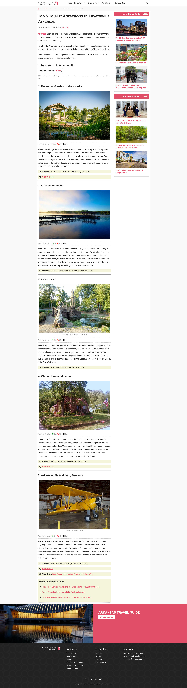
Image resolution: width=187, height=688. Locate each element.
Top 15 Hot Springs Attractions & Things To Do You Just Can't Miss (70, 587)
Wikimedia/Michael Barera (75, 530)
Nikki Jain (64, 27)
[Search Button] (147, 3)
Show (58, 71)
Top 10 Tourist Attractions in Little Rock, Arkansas (63, 592)
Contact (98, 656)
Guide (69, 659)
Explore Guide (106, 617)
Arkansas (57, 9)
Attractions (106, 3)
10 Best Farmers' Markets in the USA (131, 63)
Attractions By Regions (75, 665)
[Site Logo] (48, 3)
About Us (98, 653)
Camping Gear (120, 3)
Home (70, 3)
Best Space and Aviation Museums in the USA (72, 574)
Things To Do (79, 3)
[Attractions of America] (51, 648)
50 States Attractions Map (76, 662)
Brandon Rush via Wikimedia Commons (75, 334)
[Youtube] (100, 679)
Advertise (98, 659)
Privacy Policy (100, 662)
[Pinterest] (95, 679)
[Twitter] (91, 679)
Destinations (93, 3)
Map (65, 144)
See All (145, 14)
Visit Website (47, 177)
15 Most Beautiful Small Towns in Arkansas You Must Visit (67, 597)
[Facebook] (87, 679)
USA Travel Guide (49, 9)
